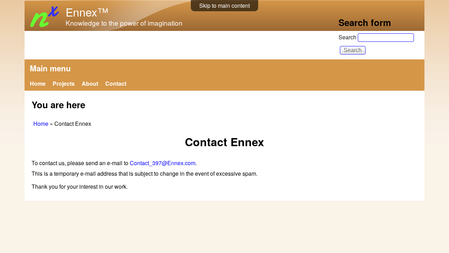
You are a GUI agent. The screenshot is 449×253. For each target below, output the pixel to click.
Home (38, 83)
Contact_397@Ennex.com (162, 163)
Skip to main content (224, 5)
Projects (64, 83)
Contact (115, 83)
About (90, 83)
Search (348, 37)
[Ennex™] (45, 28)
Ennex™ (87, 12)
